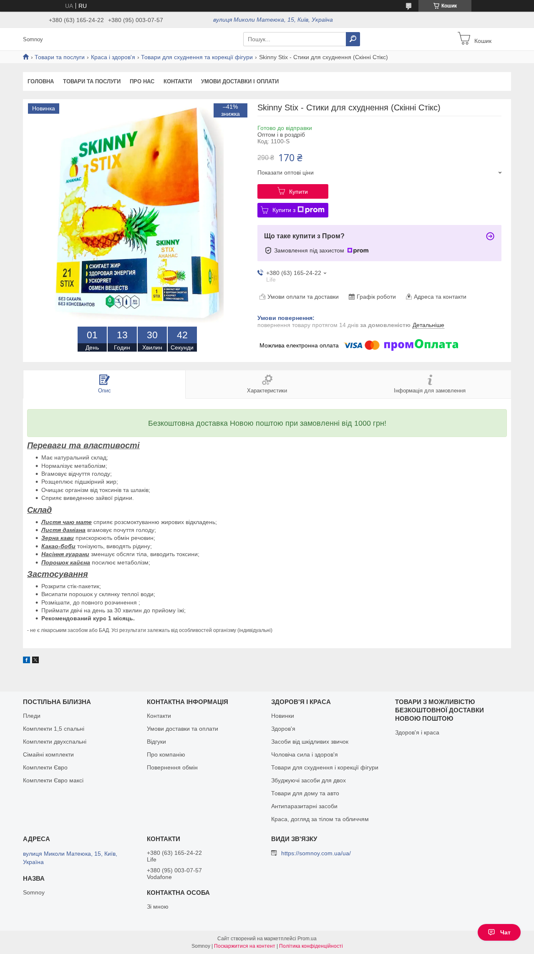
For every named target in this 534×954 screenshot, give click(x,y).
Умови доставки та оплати (182, 728)
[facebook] (26, 661)
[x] (35, 661)
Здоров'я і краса (417, 732)
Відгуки (156, 741)
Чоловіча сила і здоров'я (304, 754)
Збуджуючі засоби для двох (308, 780)
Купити (298, 191)
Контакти (178, 81)
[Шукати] (353, 39)
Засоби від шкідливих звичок (309, 741)
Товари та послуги (60, 57)
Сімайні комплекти (48, 754)
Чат (505, 932)
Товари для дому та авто (305, 793)
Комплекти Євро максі (53, 780)
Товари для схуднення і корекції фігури (324, 767)
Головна (41, 81)
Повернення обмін (172, 767)
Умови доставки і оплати (240, 81)
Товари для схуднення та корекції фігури (197, 57)
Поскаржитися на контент (244, 946)
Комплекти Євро (45, 767)
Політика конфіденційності (311, 946)
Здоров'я (283, 728)
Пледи (31, 715)
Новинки (282, 715)
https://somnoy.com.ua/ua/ (316, 853)
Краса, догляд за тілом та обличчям (320, 819)
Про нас (142, 81)
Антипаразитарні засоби (304, 806)
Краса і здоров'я (113, 57)
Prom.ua (307, 939)
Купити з (283, 210)
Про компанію (166, 754)
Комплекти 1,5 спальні (53, 728)
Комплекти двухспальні (54, 741)
